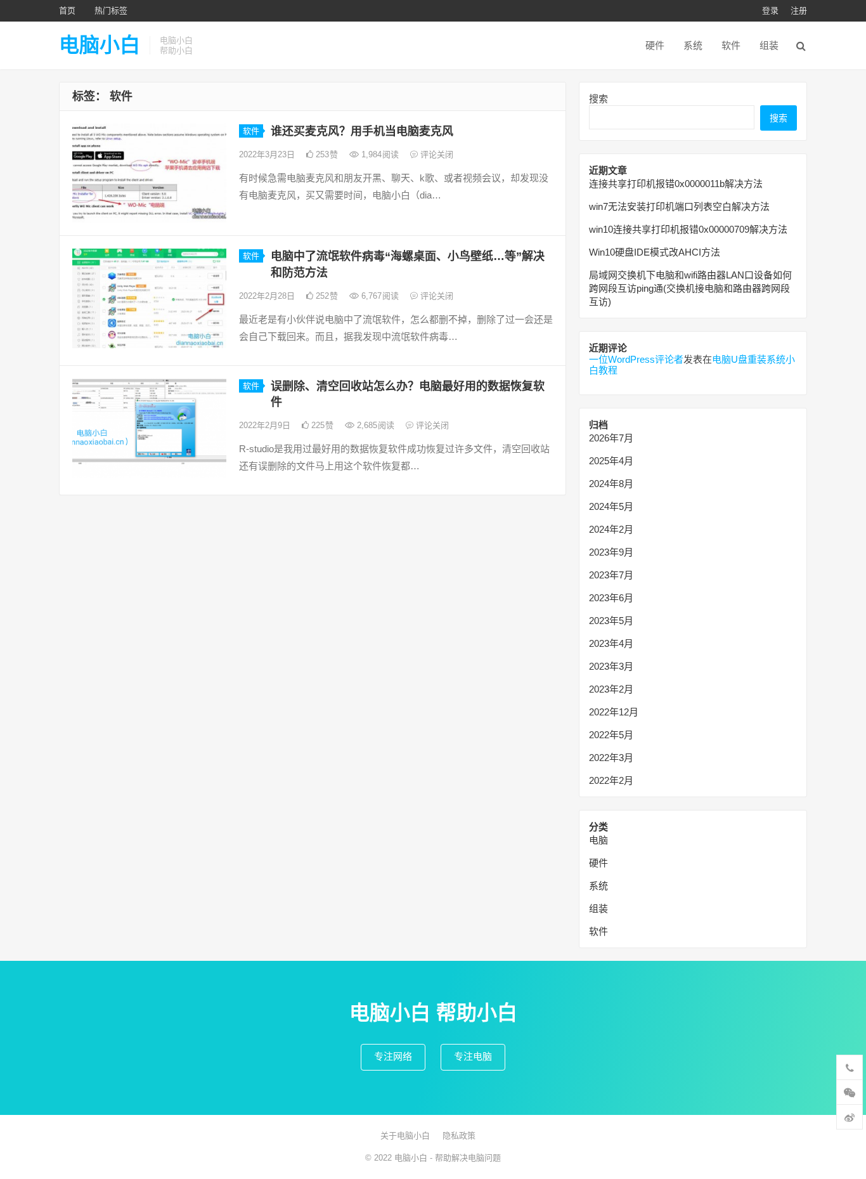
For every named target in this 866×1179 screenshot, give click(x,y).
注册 (799, 10)
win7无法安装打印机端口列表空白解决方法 (679, 206)
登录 (770, 10)
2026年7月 (611, 438)
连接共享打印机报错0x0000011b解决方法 (676, 183)
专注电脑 (473, 1056)
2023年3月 (611, 666)
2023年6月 (611, 597)
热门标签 (110, 10)
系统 (692, 45)
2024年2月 (611, 529)
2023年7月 (611, 575)
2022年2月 (611, 780)
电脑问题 (484, 1158)
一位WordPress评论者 (636, 359)
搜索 (598, 98)
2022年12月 (613, 712)
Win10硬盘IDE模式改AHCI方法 (654, 252)
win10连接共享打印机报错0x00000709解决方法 (688, 229)
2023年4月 (611, 643)
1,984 (379, 154)
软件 (730, 45)
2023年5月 (611, 620)
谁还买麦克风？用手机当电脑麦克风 (362, 131)
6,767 (379, 296)
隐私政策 (459, 1135)
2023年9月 (611, 552)
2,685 (374, 425)
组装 (769, 45)
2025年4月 (611, 460)
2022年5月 (611, 734)
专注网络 (393, 1056)
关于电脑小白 (405, 1135)
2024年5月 (611, 506)
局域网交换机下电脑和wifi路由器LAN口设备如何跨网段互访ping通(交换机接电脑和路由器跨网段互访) (690, 288)
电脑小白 (99, 45)
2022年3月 (611, 757)
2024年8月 (611, 483)
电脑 (598, 840)
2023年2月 (611, 689)
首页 (67, 10)
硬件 (654, 45)
